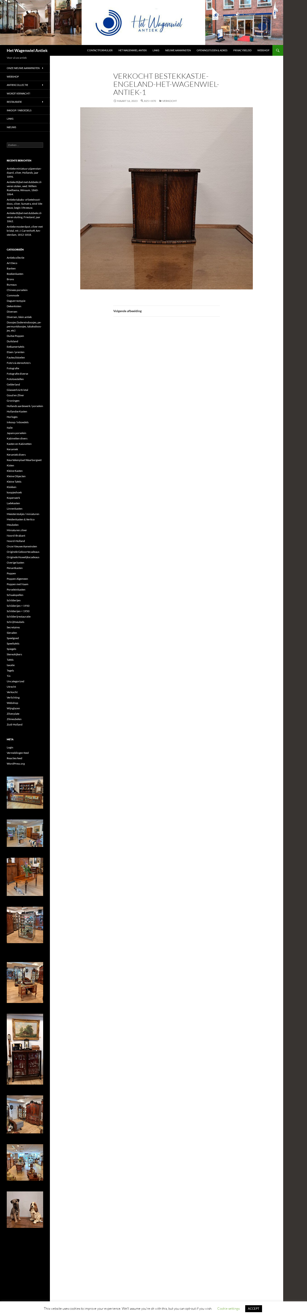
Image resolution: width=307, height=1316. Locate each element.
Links (156, 50)
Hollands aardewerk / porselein (25, 406)
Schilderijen (14, 600)
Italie (10, 427)
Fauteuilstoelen (16, 357)
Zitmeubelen (14, 719)
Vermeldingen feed (18, 752)
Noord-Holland (16, 541)
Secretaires (13, 627)
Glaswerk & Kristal (17, 390)
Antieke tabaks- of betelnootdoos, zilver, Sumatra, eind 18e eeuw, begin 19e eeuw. (24, 203)
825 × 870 (150, 101)
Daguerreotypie (16, 300)
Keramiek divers (16, 454)
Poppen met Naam (17, 584)
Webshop (263, 50)
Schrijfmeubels (15, 622)
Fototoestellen (15, 379)
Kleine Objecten (16, 476)
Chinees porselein (17, 290)
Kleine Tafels (14, 481)
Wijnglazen (13, 708)
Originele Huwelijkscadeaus (23, 557)
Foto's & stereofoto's (19, 363)
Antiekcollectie (17, 84)
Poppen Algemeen (17, 578)
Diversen (12, 311)
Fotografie (13, 368)
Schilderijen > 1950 (18, 605)
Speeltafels (13, 643)
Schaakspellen (15, 595)
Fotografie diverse (17, 373)
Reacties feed (14, 758)
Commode (13, 295)
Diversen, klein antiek (19, 317)
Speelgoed (13, 638)
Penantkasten (15, 568)
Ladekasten (13, 503)
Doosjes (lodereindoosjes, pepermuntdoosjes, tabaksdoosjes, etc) (24, 326)
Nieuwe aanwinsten (178, 50)
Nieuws (11, 127)
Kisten (10, 465)
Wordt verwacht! (18, 93)
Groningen (13, 400)
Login (10, 747)
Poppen (11, 573)
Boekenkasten (15, 273)
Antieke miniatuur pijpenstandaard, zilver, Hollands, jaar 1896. (24, 172)
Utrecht (11, 686)
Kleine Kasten (15, 470)
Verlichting (13, 697)
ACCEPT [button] (253, 1308)
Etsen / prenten (15, 352)
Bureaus (12, 284)
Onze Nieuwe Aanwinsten (23, 68)
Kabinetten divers (17, 438)
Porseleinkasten (16, 589)
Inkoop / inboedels (19, 110)
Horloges (12, 417)
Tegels (10, 670)
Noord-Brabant (16, 535)
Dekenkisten (14, 306)
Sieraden (12, 632)
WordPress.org (16, 763)
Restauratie (14, 101)
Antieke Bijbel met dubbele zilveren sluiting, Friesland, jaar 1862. (24, 217)
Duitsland (12, 341)
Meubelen (13, 524)
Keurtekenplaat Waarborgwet (24, 460)
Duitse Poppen (15, 336)
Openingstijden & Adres (212, 50)
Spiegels (11, 649)
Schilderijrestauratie (19, 616)
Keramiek (12, 449)
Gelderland (13, 384)
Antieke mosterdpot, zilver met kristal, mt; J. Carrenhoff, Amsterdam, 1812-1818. (25, 230)
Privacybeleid (242, 50)
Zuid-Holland (14, 724)
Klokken (11, 487)
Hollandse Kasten (17, 411)
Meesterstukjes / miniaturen (23, 514)
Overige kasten (15, 562)
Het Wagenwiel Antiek (27, 50)
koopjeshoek (14, 492)
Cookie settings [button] (228, 1308)
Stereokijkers (14, 654)
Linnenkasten (14, 508)
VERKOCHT (169, 101)
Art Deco (12, 263)
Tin (9, 676)
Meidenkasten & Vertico (21, 519)
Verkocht (12, 692)
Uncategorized (15, 681)
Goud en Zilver (15, 395)
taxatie (11, 665)
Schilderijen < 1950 (18, 611)
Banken (11, 268)
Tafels (10, 659)
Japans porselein (16, 433)
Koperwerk (13, 497)
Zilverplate (13, 713)
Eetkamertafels (15, 346)
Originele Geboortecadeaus (23, 551)
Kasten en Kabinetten (19, 443)
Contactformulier (100, 50)
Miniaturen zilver (17, 530)
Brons (10, 279)
